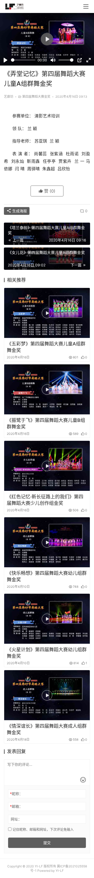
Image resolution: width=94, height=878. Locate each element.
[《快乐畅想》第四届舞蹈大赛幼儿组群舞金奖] (47, 542)
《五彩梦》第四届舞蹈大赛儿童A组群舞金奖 (46, 347)
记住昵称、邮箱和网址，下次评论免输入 (42, 829)
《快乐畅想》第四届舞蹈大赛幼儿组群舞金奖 (47, 576)
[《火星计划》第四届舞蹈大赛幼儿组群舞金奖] (47, 619)
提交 (47, 842)
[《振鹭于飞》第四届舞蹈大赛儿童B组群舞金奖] (47, 389)
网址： (16, 819)
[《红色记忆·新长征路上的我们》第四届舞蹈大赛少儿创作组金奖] (47, 466)
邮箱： (16, 806)
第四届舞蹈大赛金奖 (36, 96)
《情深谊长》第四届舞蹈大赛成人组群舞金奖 (47, 729)
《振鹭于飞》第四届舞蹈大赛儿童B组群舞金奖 (46, 423)
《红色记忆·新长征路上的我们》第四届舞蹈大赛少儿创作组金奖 (45, 500)
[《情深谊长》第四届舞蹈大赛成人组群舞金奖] (47, 695)
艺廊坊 (8, 96)
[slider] (23, 60)
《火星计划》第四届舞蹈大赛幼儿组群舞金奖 (47, 653)
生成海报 (19, 211)
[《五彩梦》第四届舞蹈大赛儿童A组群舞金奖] (47, 313)
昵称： (16, 793)
